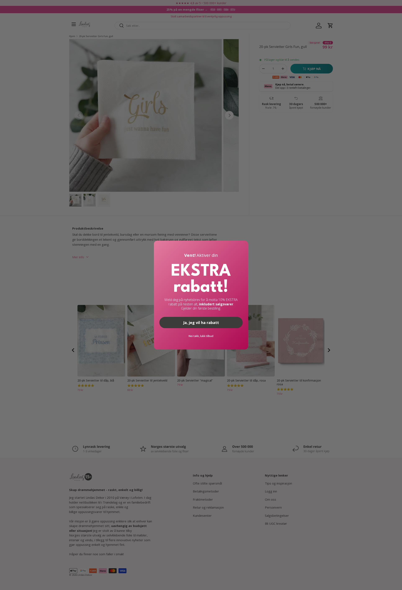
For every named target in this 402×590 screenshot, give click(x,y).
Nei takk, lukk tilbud (201, 336)
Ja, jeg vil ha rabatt (201, 322)
